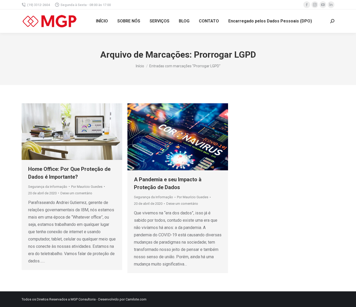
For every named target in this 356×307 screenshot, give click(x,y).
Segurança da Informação (47, 187)
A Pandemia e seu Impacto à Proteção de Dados (167, 183)
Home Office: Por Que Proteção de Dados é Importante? (69, 173)
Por (86, 187)
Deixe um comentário (76, 193)
